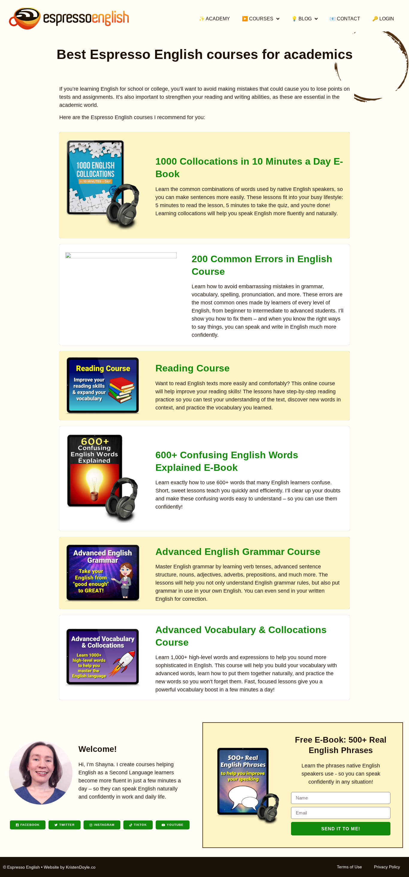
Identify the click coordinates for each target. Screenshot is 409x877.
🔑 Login (383, 18)
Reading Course (192, 368)
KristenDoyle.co (81, 867)
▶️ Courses (257, 18)
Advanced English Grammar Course (237, 551)
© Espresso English (21, 867)
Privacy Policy (387, 866)
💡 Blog (301, 18)
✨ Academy (214, 18)
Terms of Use (349, 866)
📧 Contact (345, 18)
